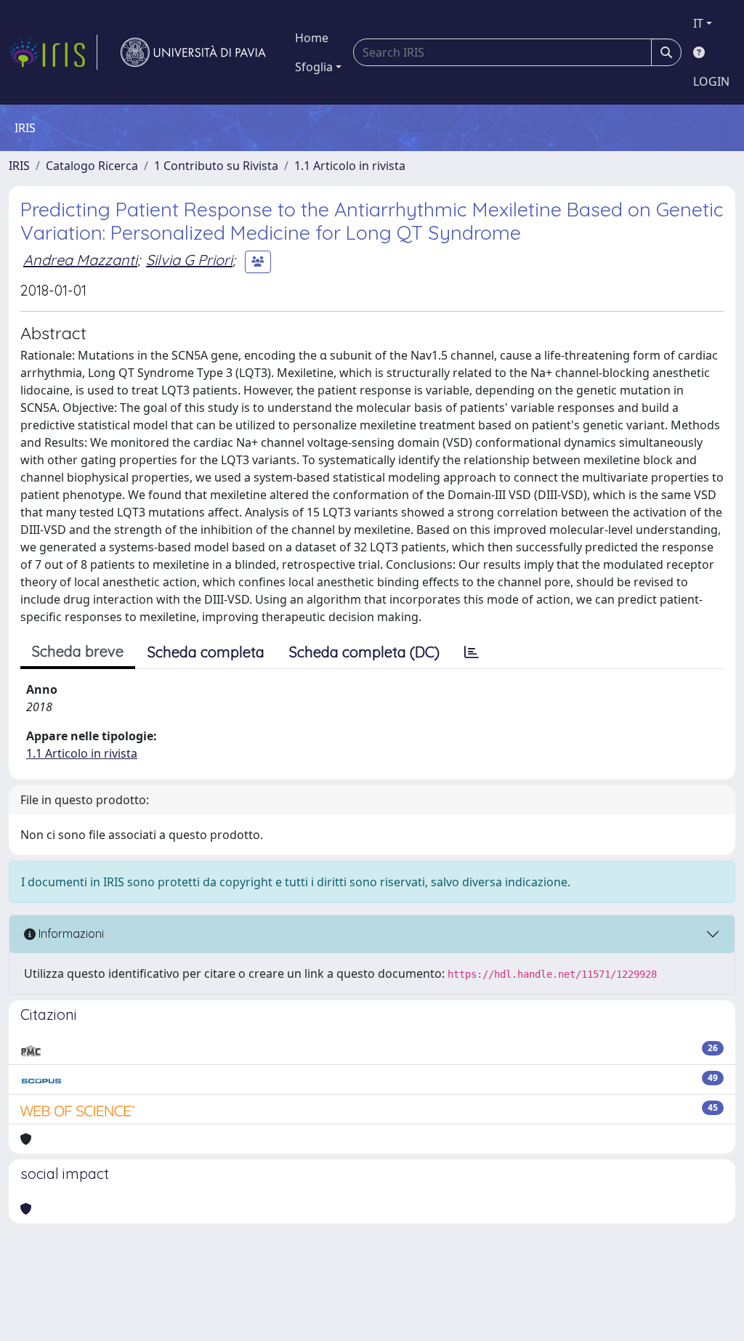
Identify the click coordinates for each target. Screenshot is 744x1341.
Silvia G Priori (189, 260)
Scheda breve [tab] (78, 651)
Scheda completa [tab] (205, 652)
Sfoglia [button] (314, 67)
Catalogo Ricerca (92, 166)
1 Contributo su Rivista (216, 166)
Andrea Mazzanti (80, 260)
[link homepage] (53, 52)
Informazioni (70, 933)
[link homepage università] (193, 52)
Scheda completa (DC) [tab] (364, 652)
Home (311, 38)
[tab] (471, 652)
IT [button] (698, 23)
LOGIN (711, 81)
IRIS (19, 166)
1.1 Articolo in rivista (349, 166)
